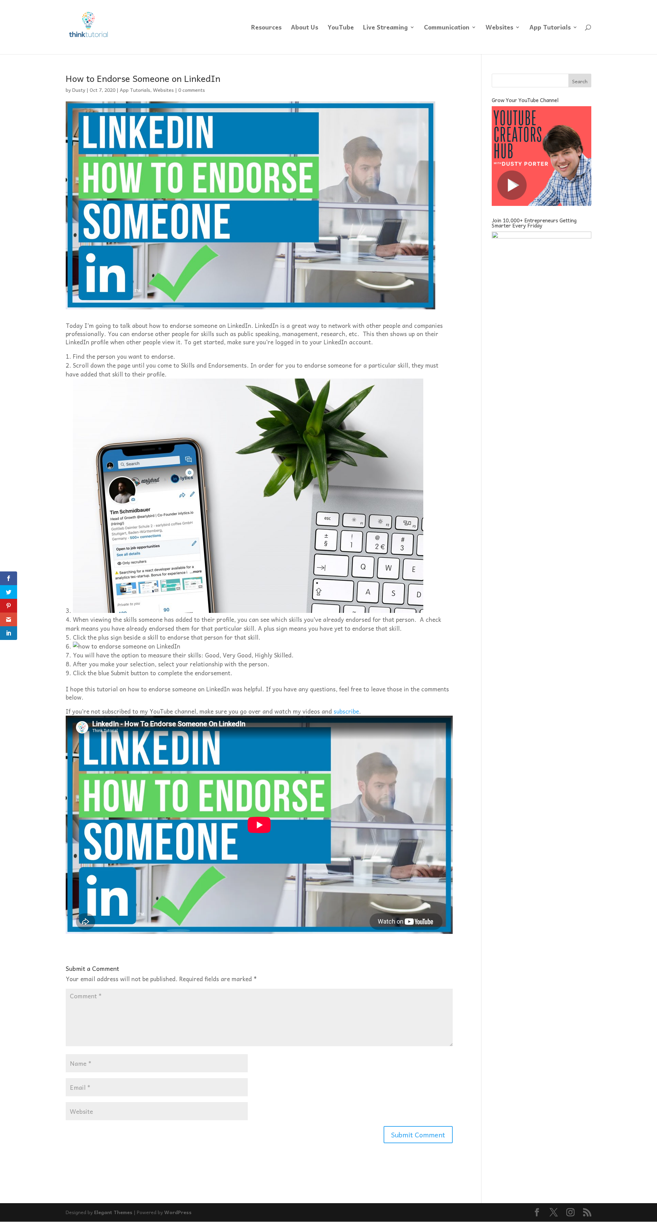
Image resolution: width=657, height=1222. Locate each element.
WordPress (178, 1212)
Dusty (78, 90)
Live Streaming (385, 28)
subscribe (346, 711)
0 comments (191, 90)
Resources (266, 28)
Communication (446, 28)
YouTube (340, 28)
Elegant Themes (113, 1212)
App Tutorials (550, 28)
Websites (499, 28)
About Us (304, 28)
